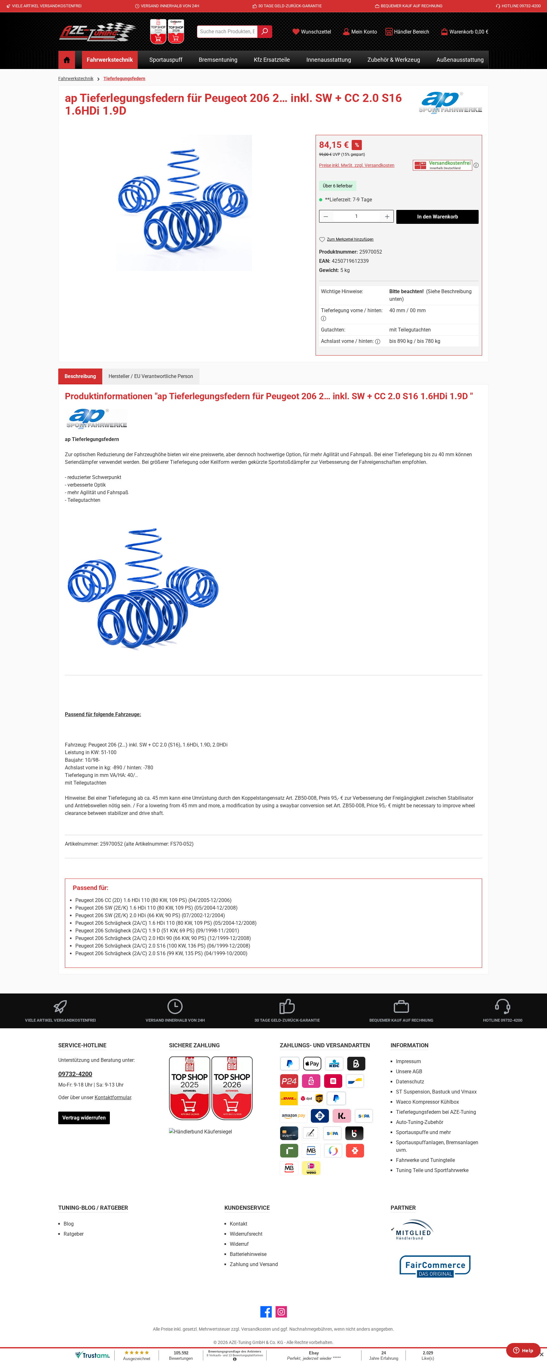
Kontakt (238, 1224)
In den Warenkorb (437, 217)
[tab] (80, 376)
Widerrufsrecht (246, 1234)
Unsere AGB (409, 1072)
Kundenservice (247, 1207)
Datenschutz (410, 1082)
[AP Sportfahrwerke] (450, 107)
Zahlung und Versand (254, 1264)
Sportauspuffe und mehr (423, 1132)
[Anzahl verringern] (325, 216)
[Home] (67, 60)
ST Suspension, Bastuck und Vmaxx (436, 1092)
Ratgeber (74, 1234)
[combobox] (227, 31)
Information (410, 1045)
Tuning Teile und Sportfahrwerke (432, 1170)
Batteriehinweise (248, 1254)
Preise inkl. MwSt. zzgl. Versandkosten (356, 165)
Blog (69, 1224)
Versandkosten (256, 1329)
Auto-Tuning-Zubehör (419, 1122)
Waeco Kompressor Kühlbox (427, 1102)
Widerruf (239, 1244)
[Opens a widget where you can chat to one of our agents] (523, 1351)
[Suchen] (264, 31)
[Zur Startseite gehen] (97, 31)
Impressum (408, 1061)
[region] (184, 203)
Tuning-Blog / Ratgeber (93, 1207)
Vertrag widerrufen (84, 1118)
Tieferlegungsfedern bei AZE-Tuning (436, 1112)
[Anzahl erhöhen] (387, 216)
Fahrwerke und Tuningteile (425, 1160)
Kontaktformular (113, 1097)
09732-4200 (75, 1074)
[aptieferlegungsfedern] (184, 203)
